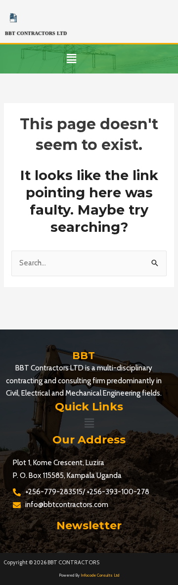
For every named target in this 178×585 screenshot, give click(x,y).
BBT (83, 356)
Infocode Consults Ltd (100, 575)
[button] (71, 59)
